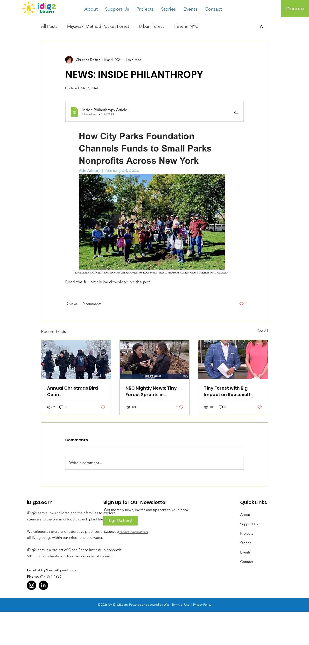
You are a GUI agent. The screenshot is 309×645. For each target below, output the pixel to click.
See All (262, 331)
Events (245, 552)
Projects (246, 533)
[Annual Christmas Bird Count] (76, 359)
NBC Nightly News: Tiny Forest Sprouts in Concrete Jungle (151, 391)
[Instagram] (31, 585)
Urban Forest (151, 26)
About (245, 514)
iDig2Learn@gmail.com (57, 570)
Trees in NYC (186, 26)
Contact (246, 561)
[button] (262, 26)
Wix (166, 604)
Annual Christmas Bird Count (72, 391)
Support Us (249, 524)
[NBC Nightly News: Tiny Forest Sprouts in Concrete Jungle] (155, 359)
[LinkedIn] (43, 585)
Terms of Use (181, 604)
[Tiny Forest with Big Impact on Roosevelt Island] (233, 359)
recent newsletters (133, 532)
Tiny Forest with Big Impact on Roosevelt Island (227, 391)
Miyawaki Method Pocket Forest (98, 26)
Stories (245, 542)
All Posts (49, 26)
